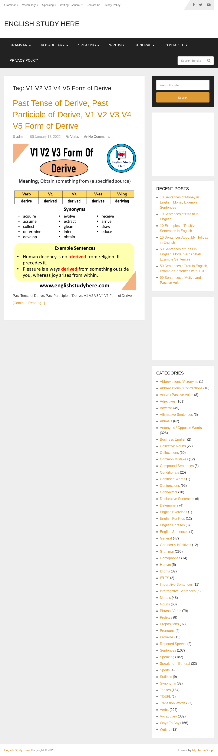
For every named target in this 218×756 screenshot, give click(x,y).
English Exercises (173, 512)
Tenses (165, 690)
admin (20, 136)
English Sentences (174, 532)
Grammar (10, 5)
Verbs (74, 136)
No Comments (99, 136)
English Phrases (172, 525)
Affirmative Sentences (176, 414)
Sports (165, 670)
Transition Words (172, 703)
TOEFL (165, 696)
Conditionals (169, 472)
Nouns (165, 604)
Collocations (169, 452)
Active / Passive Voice (176, 395)
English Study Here (41, 23)
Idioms (165, 571)
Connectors (168, 492)
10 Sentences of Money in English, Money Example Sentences (179, 202)
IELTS (164, 578)
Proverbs (167, 637)
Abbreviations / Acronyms (179, 381)
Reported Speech (173, 644)
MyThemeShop (202, 750)
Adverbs (166, 408)
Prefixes (166, 617)
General (75, 5)
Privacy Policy (111, 5)
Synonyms (168, 683)
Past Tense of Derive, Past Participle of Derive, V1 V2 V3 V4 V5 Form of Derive (72, 114)
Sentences (168, 650)
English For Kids (172, 518)
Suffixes (166, 677)
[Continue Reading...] (29, 303)
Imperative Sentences (176, 584)
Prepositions (169, 624)
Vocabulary (29, 5)
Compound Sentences (177, 466)
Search (209, 60)
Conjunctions (170, 485)
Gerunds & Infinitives (175, 545)
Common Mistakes (174, 459)
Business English (173, 439)
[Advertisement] (187, 143)
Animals (166, 421)
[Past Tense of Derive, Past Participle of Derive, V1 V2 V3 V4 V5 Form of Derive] (74, 217)
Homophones (170, 558)
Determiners (169, 505)
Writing (64, 5)
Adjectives (168, 401)
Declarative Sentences (177, 499)
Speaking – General (175, 663)
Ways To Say (169, 723)
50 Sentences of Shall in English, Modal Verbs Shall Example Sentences (180, 254)
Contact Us (93, 5)
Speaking (48, 5)
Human (165, 565)
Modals (165, 597)
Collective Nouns (173, 446)
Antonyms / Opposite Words (181, 428)
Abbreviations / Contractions (181, 388)
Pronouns (167, 630)
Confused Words (172, 479)
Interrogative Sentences (178, 591)
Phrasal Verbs (170, 611)
